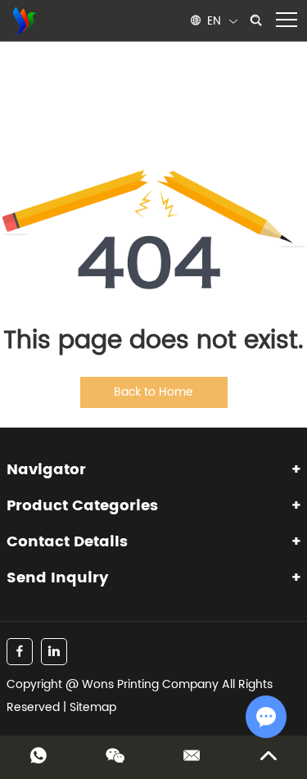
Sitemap (93, 707)
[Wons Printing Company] (23, 20)
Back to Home (153, 392)
